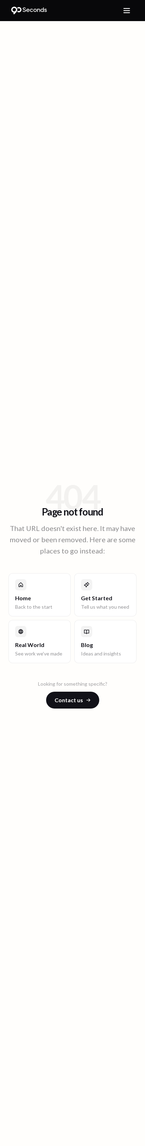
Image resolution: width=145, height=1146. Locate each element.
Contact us (69, 700)
